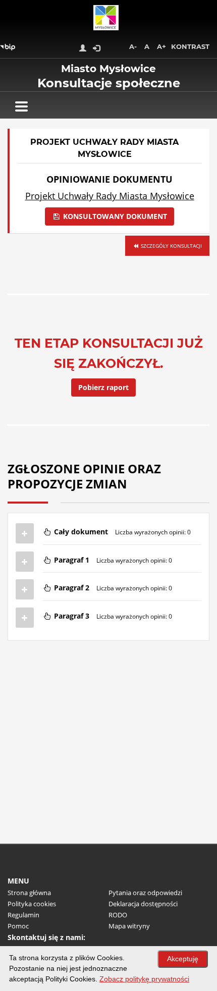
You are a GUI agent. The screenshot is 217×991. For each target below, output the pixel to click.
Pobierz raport (103, 387)
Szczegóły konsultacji (170, 245)
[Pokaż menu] (21, 106)
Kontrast (190, 46)
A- (133, 46)
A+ (161, 46)
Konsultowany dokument (114, 216)
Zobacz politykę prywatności (144, 979)
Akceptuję (182, 959)
